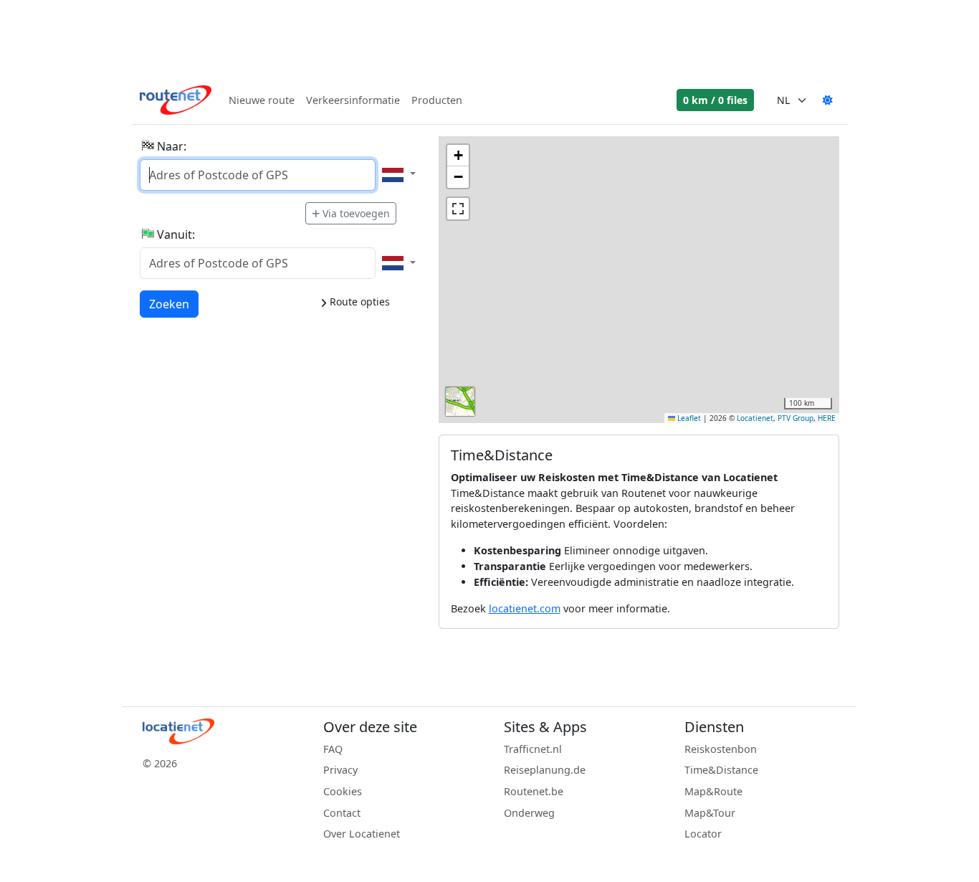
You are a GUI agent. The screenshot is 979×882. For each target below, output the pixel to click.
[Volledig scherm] (458, 208)
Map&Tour (709, 813)
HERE (827, 418)
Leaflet (688, 418)
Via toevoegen (356, 213)
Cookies (342, 791)
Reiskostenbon (720, 749)
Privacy (340, 770)
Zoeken (169, 303)
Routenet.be (533, 791)
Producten (436, 100)
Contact (341, 813)
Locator (703, 833)
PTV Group (795, 418)
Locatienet (755, 418)
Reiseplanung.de (545, 770)
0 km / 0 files (715, 100)
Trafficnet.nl (533, 749)
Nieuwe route (262, 100)
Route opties (358, 301)
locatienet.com (524, 608)
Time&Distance (721, 770)
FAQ (333, 749)
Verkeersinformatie (353, 100)
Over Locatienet (361, 833)
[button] (458, 155)
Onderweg (529, 813)
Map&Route (713, 791)
